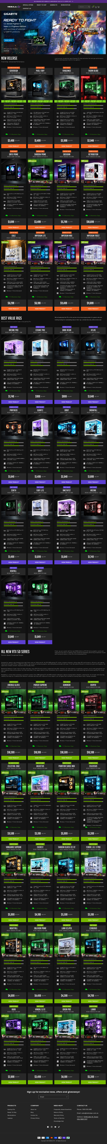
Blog (32, 1112)
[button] (28, 5)
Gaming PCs (11, 1109)
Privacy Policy (35, 1118)
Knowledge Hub (59, 1121)
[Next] (102, 32)
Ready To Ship (12, 1112)
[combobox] (84, 7)
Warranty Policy (59, 1115)
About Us (33, 1109)
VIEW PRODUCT (13, 402)
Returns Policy (58, 1112)
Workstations (12, 1115)
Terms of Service (59, 1118)
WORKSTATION (65, 5)
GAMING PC (53, 5)
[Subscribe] (66, 1097)
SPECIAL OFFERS (28, 5)
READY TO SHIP (41, 5)
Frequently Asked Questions (63, 1109)
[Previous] (4, 32)
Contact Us (34, 1115)
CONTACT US (27, 8)
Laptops (10, 1118)
